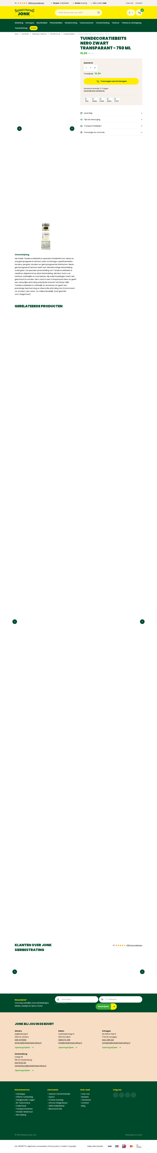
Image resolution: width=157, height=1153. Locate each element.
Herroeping (21, 1114)
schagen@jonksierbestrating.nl (116, 1043)
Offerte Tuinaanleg (24, 1097)
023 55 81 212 (20, 1063)
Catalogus (20, 1094)
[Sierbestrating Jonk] (24, 12)
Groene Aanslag (56, 1100)
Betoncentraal (55, 1108)
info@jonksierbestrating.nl (70, 1043)
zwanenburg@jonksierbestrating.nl (30, 1066)
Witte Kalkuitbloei (56, 1106)
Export (52, 1097)
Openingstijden (22, 1047)
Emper (139, 1135)
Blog (83, 1106)
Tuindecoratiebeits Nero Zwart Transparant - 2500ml (43, 443)
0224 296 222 (108, 1040)
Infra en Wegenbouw (58, 1103)
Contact (139, 3)
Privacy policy (53, 1146)
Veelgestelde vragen (25, 1100)
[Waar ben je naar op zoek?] (98, 12)
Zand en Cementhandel (59, 1094)
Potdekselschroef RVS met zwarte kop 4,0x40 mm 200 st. (44, 907)
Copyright (72, 1146)
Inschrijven (103, 1006)
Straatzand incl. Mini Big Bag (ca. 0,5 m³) (37, 596)
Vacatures (86, 1100)
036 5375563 (20, 1040)
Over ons (129, 3)
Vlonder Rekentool (24, 1111)
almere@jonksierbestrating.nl (28, 1043)
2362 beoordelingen (36, 3)
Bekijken (32, 459)
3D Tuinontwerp (23, 1103)
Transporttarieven (24, 1108)
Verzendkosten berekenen (94, 91)
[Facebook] (115, 1095)
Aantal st (88, 63)
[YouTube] (133, 1095)
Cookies (64, 1146)
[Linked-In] (127, 1095)
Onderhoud (21, 1106)
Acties (33, 28)
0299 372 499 (64, 1040)
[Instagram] (121, 1095)
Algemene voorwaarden (37, 1146)
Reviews (85, 1097)
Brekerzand (22, 752)
